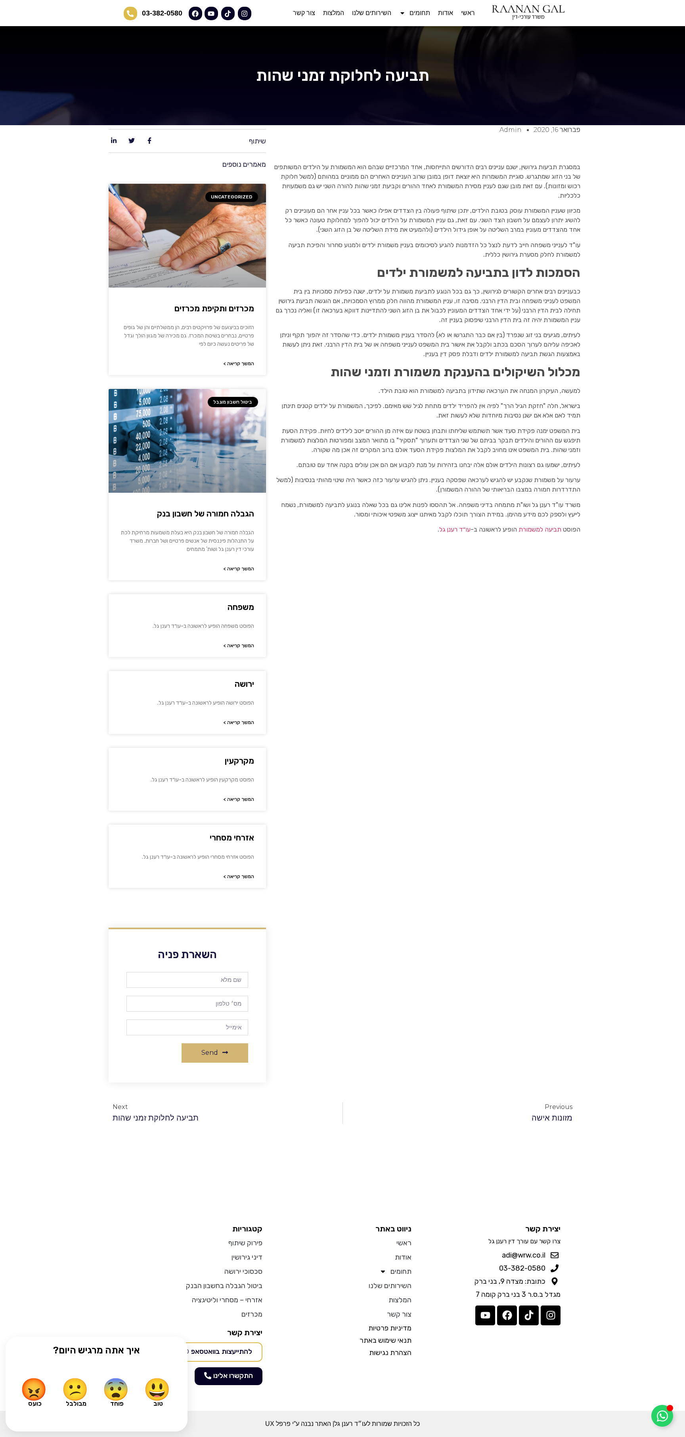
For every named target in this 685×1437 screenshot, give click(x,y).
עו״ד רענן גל (455, 529)
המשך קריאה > (239, 363)
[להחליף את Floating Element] (662, 1416)
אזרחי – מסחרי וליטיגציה (227, 1300)
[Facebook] (507, 1315)
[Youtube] (485, 1315)
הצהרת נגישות (390, 1352)
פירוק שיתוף (245, 1243)
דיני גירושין (247, 1257)
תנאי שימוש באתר (385, 1340)
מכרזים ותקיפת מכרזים (214, 308)
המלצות (333, 13)
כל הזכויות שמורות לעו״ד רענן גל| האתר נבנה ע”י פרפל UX (342, 1423)
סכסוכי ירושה (243, 1271)
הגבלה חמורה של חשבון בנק (205, 513)
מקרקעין (239, 761)
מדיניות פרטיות (389, 1328)
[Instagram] (551, 1315)
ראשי (468, 13)
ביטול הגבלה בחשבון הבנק (224, 1285)
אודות (445, 13)
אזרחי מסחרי (232, 837)
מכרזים (251, 1314)
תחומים (419, 13)
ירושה (244, 684)
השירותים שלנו (371, 13)
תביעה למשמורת (540, 529)
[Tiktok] (529, 1315)
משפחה (241, 607)
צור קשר (304, 13)
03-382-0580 (162, 13)
